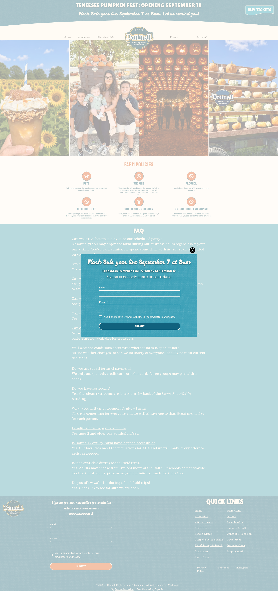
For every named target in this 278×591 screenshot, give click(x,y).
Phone (103, 302)
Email (102, 287)
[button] (192, 250)
